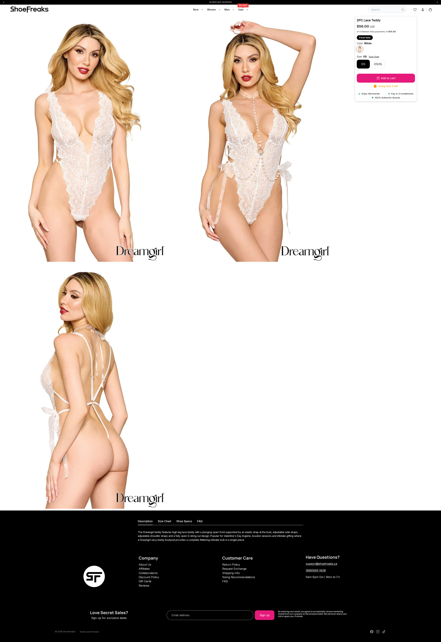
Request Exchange (234, 568)
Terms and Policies (89, 631)
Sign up (265, 615)
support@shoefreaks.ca (321, 563)
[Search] (403, 10)
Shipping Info (231, 573)
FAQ (225, 581)
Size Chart (374, 56)
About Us (145, 564)
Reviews (144, 585)
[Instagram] (378, 632)
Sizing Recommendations (238, 577)
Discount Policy (149, 577)
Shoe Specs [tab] (184, 521)
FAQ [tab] (200, 521)
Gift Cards (145, 581)
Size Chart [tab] (164, 521)
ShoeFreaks (69, 631)
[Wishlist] (415, 9)
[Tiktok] (384, 632)
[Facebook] (372, 632)
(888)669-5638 (316, 570)
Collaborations (148, 573)
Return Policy (231, 564)
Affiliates (144, 568)
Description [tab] (145, 521)
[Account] (423, 9)
